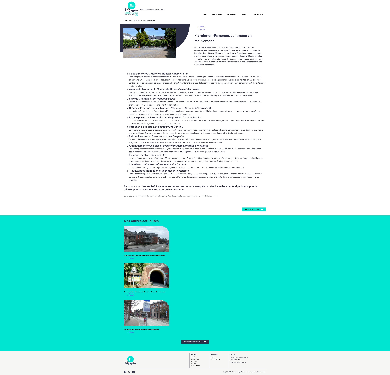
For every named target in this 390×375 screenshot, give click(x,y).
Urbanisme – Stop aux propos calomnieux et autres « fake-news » (144, 255)
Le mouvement (217, 15)
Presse (131, 295)
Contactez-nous (258, 15)
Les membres (231, 15)
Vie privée (213, 357)
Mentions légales (215, 359)
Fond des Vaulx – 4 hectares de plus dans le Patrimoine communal (144, 292)
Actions (131, 258)
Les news (244, 15)
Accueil (205, 15)
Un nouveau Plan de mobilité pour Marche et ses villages (141, 329)
